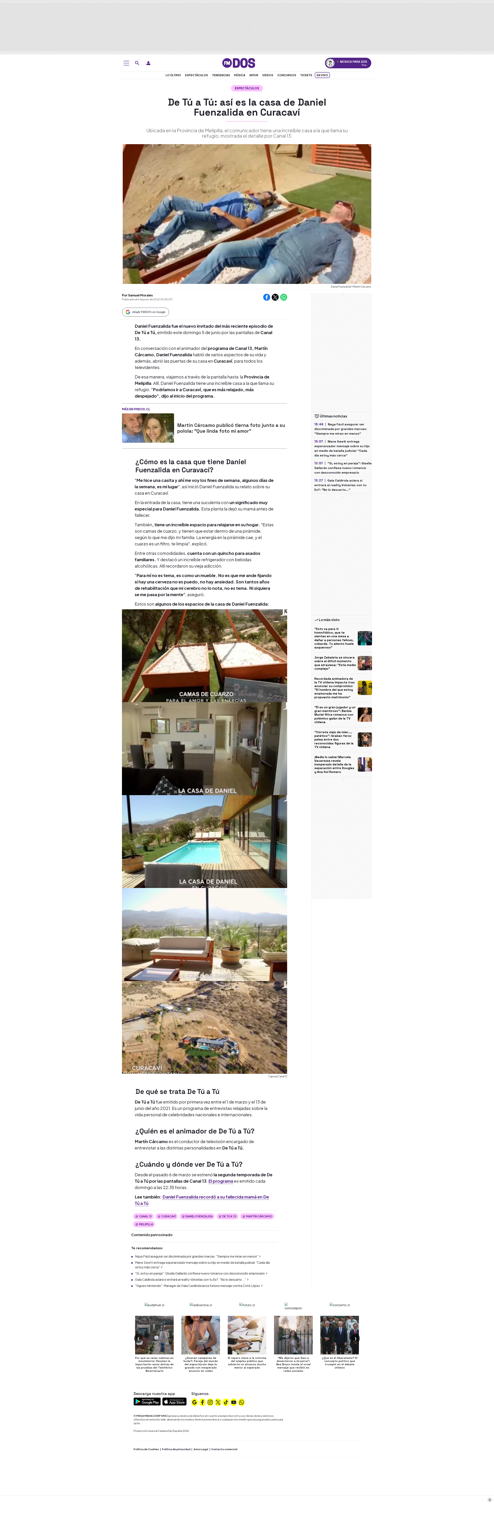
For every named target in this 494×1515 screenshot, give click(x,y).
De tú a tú (229, 1216)
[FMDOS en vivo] (330, 63)
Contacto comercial (224, 1449)
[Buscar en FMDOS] (137, 63)
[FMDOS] (238, 63)
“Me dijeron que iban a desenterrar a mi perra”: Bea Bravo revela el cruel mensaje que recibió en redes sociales (293, 1364)
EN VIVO (322, 75)
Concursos (286, 75)
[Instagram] (210, 1401)
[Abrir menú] (126, 63)
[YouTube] (234, 1401)
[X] (218, 1401)
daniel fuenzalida (199, 1216)
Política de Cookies (146, 1449)
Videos (267, 75)
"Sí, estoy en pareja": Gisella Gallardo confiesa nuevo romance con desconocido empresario (200, 1273)
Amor (253, 75)
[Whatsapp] (241, 1401)
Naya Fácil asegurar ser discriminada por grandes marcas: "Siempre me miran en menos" (196, 1256)
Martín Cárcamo (259, 1216)
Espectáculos (196, 75)
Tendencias (221, 75)
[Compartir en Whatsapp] (283, 297)
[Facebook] (202, 1401)
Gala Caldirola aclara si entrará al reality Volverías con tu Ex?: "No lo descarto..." (190, 1279)
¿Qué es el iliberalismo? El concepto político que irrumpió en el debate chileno (339, 1362)
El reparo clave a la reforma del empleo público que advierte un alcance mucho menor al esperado (247, 1362)
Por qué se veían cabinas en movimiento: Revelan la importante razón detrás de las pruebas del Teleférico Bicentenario (154, 1364)
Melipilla (146, 1224)
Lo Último (173, 75)
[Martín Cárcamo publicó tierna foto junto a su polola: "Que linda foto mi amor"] (148, 428)
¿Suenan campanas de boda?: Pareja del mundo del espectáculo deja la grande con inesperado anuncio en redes (201, 1364)
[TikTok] (226, 1401)
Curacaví (168, 1216)
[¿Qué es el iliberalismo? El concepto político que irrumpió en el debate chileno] (339, 1335)
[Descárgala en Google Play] (147, 1401)
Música (239, 75)
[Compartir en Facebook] (266, 297)
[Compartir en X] (275, 297)
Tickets (306, 75)
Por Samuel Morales (137, 295)
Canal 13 (145, 1216)
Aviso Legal (201, 1449)
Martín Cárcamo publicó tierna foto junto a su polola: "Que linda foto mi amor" (231, 428)
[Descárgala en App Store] (174, 1401)
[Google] (194, 1401)
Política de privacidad (176, 1449)
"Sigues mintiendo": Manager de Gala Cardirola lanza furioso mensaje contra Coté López (197, 1286)
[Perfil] (148, 63)
